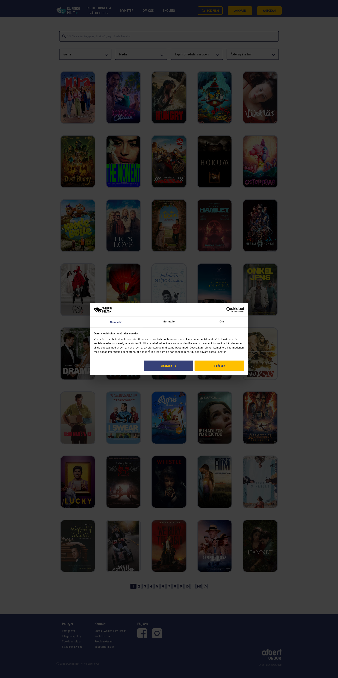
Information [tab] (169, 321)
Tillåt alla (219, 365)
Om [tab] (222, 321)
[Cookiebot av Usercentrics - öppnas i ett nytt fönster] (229, 309)
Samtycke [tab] (116, 321)
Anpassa (166, 365)
